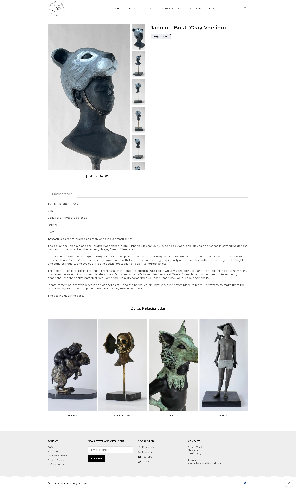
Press (133, 8)
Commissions (171, 8)
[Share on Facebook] (86, 176)
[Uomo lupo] (173, 365)
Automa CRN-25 (122, 415)
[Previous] (53, 97)
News (211, 8)
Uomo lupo (173, 415)
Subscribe (96, 458)
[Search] (245, 8)
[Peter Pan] (223, 365)
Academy (193, 8)
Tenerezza (72, 415)
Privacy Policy (56, 460)
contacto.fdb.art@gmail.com (205, 463)
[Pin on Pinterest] (96, 176)
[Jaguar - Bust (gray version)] (138, 37)
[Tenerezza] (72, 365)
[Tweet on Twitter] (91, 176)
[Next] (125, 97)
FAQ (50, 447)
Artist (118, 8)
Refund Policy (56, 464)
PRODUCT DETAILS (62, 194)
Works (148, 8)
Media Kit (53, 451)
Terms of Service (57, 455)
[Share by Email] (106, 176)
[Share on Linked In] (101, 176)
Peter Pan (224, 415)
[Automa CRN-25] (122, 365)
